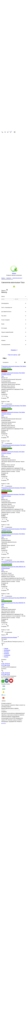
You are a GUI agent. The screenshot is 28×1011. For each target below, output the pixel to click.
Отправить (4, 711)
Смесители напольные (17, 278)
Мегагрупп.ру (3, 723)
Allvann (14, 273)
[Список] (25, 362)
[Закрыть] (17, 1)
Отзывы (6, 656)
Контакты (6, 653)
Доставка (6, 651)
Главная (3, 278)
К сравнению (8, 404)
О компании (7, 655)
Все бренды (7, 650)
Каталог (14, 132)
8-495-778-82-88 (5, 663)
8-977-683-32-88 (5, 665)
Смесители (8, 278)
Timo (2, 376)
